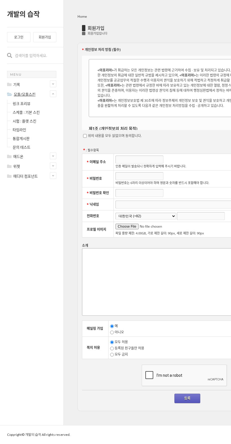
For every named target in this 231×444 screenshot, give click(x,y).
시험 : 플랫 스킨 (24, 121)
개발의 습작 (23, 14)
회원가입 (45, 37)
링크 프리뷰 (21, 103)
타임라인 (19, 129)
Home (82, 16)
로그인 (18, 37)
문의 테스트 (21, 147)
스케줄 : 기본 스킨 (26, 112)
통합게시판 (21, 138)
